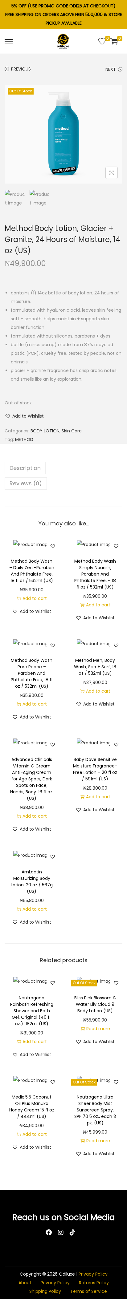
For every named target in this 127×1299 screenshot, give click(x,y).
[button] (24, 416)
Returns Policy (94, 1283)
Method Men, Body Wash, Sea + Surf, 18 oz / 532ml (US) (95, 666)
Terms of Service (88, 1291)
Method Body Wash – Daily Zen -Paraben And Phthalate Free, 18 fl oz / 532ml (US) (31, 571)
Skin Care (72, 431)
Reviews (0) (26, 483)
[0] (102, 41)
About (24, 1283)
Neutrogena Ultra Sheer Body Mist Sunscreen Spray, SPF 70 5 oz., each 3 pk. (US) (95, 1110)
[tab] (63, 468)
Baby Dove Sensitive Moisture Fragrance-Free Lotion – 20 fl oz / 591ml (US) (95, 769)
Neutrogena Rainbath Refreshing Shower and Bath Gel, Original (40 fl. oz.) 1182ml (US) (31, 1011)
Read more (98, 1029)
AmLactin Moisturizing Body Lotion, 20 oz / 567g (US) (32, 881)
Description (25, 468)
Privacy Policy (93, 1274)
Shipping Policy (45, 1291)
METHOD (24, 439)
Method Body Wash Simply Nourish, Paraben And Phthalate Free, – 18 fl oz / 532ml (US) (95, 574)
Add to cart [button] (35, 598)
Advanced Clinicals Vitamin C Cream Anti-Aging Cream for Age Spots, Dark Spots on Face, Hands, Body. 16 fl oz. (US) (31, 778)
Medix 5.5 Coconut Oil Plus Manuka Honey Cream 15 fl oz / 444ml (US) (31, 1106)
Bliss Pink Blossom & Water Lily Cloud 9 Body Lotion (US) (95, 1004)
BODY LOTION (45, 431)
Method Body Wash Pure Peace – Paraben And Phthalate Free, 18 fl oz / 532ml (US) (31, 673)
